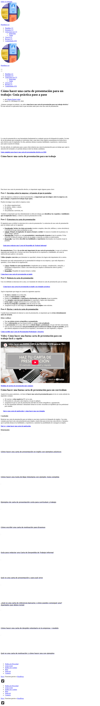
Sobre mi (8, 671)
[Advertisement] (35, 122)
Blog (6, 669)
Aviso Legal (9, 666)
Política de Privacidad (11, 664)
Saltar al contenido (6, 1)
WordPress (20, 676)
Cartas (11, 35)
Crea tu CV (8, 37)
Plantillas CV (9, 28)
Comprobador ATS (11, 41)
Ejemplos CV (9, 30)
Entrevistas (12, 33)
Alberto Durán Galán (13, 99)
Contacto (8, 673)
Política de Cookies (11, 667)
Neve (2, 676)
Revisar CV (8, 39)
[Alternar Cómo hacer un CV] (35, 77)
